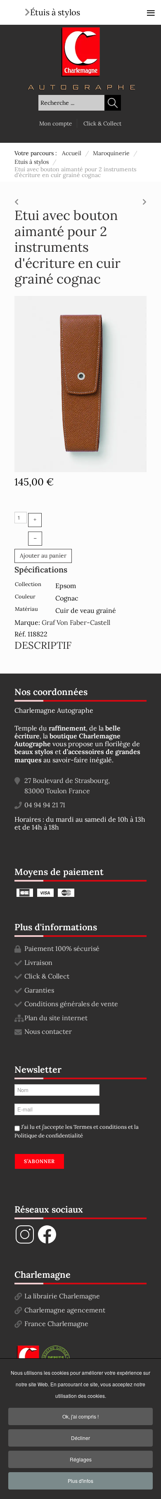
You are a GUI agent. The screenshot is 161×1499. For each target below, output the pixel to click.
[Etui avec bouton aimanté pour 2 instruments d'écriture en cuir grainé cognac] (80, 383)
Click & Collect (102, 123)
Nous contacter (48, 1031)
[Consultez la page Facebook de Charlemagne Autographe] (47, 1242)
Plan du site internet (56, 1018)
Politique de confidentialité (48, 1135)
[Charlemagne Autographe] (80, 52)
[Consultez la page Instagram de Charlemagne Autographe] (24, 1242)
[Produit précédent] (16, 199)
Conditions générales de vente (71, 1004)
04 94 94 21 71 (44, 805)
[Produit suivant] (144, 199)
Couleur (25, 596)
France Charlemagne (56, 1323)
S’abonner (39, 1161)
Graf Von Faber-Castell (76, 622)
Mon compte (55, 123)
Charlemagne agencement (64, 1310)
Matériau (26, 608)
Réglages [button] (81, 1459)
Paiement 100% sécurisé (61, 948)
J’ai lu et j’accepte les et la (76, 1131)
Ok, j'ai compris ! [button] (80, 1416)
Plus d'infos (80, 1480)
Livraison (38, 962)
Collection (28, 584)
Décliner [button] (80, 1437)
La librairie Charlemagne (62, 1296)
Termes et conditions (100, 1126)
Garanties (39, 990)
